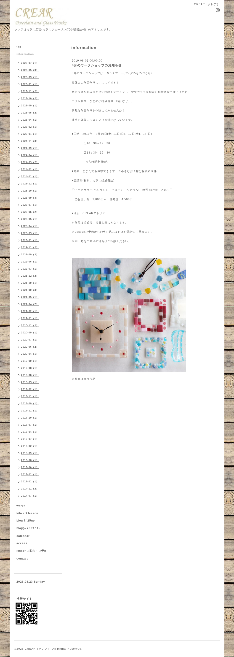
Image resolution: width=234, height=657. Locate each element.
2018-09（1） (30, 403)
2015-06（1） (30, 467)
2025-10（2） (30, 98)
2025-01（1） (30, 133)
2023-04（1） (30, 226)
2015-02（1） (30, 474)
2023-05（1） (30, 219)
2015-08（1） (30, 460)
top (18, 47)
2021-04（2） (30, 304)
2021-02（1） (30, 311)
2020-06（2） (30, 346)
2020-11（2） (30, 325)
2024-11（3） (30, 141)
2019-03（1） (30, 382)
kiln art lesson (27, 513)
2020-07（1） (30, 339)
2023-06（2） (30, 212)
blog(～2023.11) (28, 528)
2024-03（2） (30, 162)
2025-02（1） (30, 126)
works (21, 506)
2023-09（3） (30, 197)
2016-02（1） (30, 446)
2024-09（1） (30, 148)
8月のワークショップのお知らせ (97, 65)
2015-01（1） (30, 481)
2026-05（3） (30, 70)
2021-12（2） (30, 275)
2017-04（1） (30, 431)
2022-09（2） (30, 254)
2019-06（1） (30, 375)
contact (22, 558)
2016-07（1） (30, 439)
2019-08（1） (30, 368)
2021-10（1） (30, 282)
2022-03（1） (30, 268)
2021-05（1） (30, 297)
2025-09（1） (30, 105)
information (25, 54)
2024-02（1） (30, 169)
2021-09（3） (30, 290)
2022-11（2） (30, 247)
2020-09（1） (30, 332)
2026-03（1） (30, 77)
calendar (23, 536)
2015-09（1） (30, 453)
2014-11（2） (30, 488)
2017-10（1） (30, 417)
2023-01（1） (30, 240)
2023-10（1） (30, 190)
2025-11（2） (30, 91)
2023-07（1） (30, 204)
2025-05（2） (30, 112)
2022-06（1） (30, 261)
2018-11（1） (30, 396)
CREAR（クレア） (38, 648)
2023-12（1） (30, 183)
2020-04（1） (30, 353)
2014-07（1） (30, 495)
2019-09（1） (30, 361)
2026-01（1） (30, 84)
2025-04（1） (30, 119)
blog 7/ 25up (25, 520)
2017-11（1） (30, 410)
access (21, 543)
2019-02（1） (30, 389)
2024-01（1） (30, 176)
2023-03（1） (30, 233)
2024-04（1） (30, 155)
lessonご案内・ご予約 (31, 550)
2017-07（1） (30, 424)
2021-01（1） (30, 318)
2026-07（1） (30, 63)
